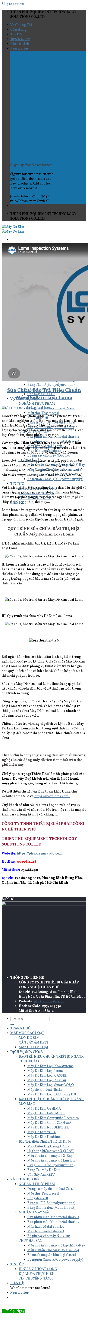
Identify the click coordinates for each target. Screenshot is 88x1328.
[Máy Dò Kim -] (13, 229)
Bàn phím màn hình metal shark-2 (53, 1222)
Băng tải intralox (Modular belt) (51, 1207)
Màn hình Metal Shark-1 (46, 1226)
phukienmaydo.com (49, 1001)
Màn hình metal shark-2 (45, 1231)
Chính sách (19, 44)
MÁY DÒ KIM (29, 1038)
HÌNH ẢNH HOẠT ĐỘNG (38, 1269)
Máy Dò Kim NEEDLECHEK (48, 1127)
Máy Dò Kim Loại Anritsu (46, 1080)
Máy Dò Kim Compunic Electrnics (53, 1118)
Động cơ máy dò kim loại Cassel (51, 1189)
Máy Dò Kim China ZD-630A (49, 1123)
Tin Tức (16, 34)
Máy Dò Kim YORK (41, 1132)
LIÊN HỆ (17, 1283)
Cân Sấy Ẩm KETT (41, 1174)
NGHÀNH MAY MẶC (35, 1212)
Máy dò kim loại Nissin (44, 1090)
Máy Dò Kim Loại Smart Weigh (50, 1085)
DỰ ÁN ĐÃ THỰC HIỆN (36, 1274)
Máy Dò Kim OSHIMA (44, 1108)
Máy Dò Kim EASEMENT (46, 1113)
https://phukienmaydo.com (40, 853)
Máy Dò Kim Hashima (44, 1137)
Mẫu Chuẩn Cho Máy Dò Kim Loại (53, 1250)
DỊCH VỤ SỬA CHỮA (26, 1052)
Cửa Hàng (18, 29)
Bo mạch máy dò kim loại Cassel (51, 1255)
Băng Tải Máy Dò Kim (43, 1170)
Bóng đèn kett (37, 1198)
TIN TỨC (17, 484)
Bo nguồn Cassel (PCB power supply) (55, 479)
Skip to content (13, 4)
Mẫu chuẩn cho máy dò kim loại (51, 1160)
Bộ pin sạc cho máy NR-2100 (48, 455)
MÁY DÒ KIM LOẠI (33, 1047)
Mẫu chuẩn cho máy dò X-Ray (50, 1156)
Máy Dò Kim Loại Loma (45, 1071)
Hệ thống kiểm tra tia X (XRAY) (50, 1151)
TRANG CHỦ (20, 1028)
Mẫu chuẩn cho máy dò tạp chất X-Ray (56, 1245)
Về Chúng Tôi (21, 25)
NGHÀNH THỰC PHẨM (37, 403)
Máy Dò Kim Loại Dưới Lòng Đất (51, 1094)
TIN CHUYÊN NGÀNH (36, 1278)
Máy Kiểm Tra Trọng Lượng (48, 1146)
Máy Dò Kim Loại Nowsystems (50, 1066)
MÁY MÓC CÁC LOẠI (27, 1033)
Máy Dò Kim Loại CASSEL (47, 1075)
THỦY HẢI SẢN (30, 1241)
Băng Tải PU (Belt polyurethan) (51, 385)
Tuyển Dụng (20, 39)
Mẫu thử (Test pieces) (43, 413)
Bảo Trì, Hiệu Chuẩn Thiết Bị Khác (45, 1141)
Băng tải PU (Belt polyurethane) (51, 1203)
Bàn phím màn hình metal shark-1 (53, 1217)
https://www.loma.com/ (52, 796)
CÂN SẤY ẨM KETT (33, 1042)
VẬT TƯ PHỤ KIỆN (25, 1179)
